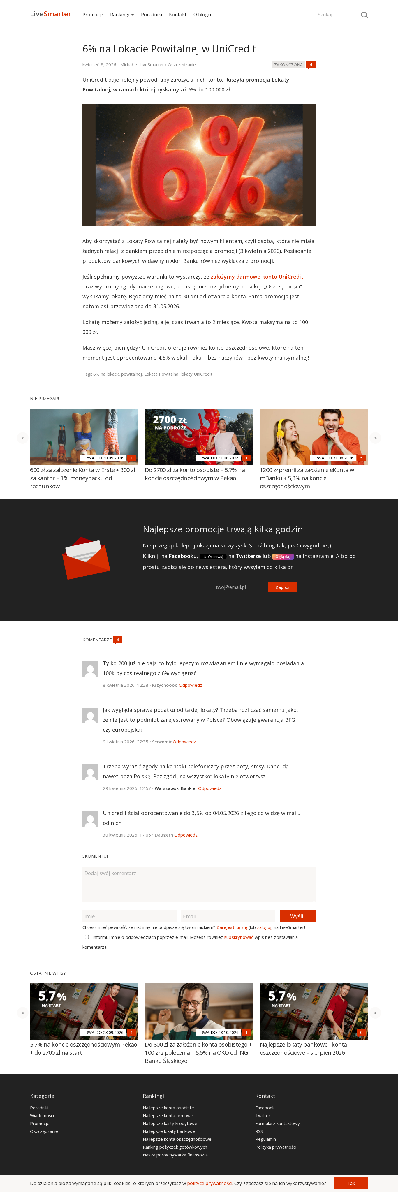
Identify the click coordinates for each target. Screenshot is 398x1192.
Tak (351, 1183)
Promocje (92, 14)
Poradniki (151, 14)
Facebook (264, 1107)
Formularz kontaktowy (277, 1123)
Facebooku (183, 555)
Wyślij (297, 916)
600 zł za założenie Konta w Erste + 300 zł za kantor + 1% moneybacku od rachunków (82, 478)
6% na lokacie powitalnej (117, 374)
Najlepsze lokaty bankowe (169, 1131)
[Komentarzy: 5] (361, 458)
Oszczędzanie (44, 1131)
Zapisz (282, 587)
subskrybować (238, 937)
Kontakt (177, 14)
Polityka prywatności (275, 1147)
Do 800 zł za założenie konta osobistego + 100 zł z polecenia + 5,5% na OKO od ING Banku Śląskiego (198, 1052)
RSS (259, 1131)
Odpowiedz (190, 685)
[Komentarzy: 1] (131, 458)
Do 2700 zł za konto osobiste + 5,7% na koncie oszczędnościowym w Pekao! (195, 474)
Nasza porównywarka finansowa (175, 1155)
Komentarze (97, 639)
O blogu (202, 14)
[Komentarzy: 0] (361, 1032)
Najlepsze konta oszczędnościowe (177, 1139)
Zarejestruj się (231, 927)
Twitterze (248, 555)
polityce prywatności (209, 1183)
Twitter (262, 1115)
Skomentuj (95, 856)
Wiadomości (42, 1115)
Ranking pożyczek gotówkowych (175, 1147)
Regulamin (265, 1139)
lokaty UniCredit (196, 374)
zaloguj (264, 927)
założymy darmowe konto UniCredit (257, 276)
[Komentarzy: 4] (311, 64)
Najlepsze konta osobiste (168, 1107)
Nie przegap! (44, 398)
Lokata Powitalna (161, 374)
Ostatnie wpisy (48, 973)
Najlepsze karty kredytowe (170, 1123)
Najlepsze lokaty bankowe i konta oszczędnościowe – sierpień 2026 (303, 1048)
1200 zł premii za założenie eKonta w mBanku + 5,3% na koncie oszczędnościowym (307, 478)
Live (50, 13)
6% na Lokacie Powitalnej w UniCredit (169, 48)
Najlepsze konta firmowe (168, 1115)
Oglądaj (283, 556)
